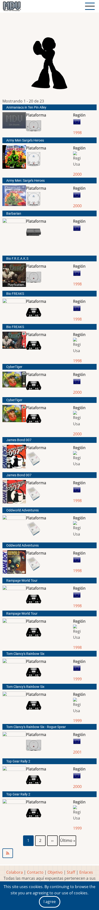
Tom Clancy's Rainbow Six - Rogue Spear (36, 727)
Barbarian (13, 214)
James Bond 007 (18, 440)
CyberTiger (14, 367)
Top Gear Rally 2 (18, 761)
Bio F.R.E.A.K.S (17, 259)
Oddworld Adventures (22, 510)
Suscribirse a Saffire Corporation (49, 853)
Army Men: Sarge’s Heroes (25, 181)
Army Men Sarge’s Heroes (25, 140)
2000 (77, 174)
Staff (71, 872)
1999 (77, 679)
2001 (77, 752)
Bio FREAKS (15, 294)
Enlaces (86, 872)
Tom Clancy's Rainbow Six (25, 654)
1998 (77, 132)
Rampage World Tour (21, 581)
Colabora (14, 872)
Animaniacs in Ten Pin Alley (26, 107)
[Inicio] (11, 6)
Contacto (35, 872)
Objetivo (55, 872)
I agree (49, 901)
